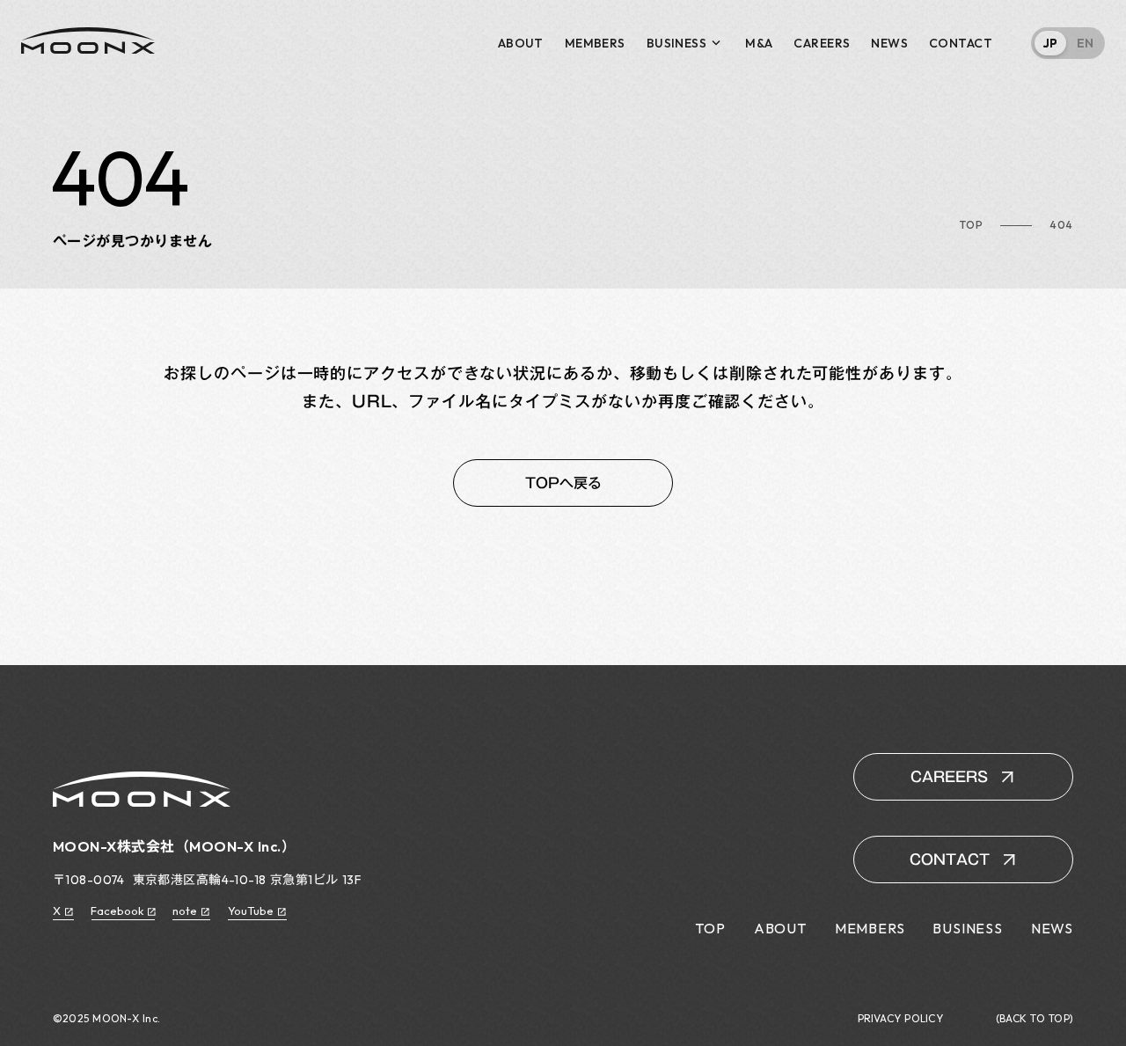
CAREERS (821, 43)
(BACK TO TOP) (1034, 1019)
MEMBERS (595, 43)
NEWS (889, 43)
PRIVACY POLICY (900, 1019)
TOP (971, 225)
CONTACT (960, 43)
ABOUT (521, 43)
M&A (758, 43)
